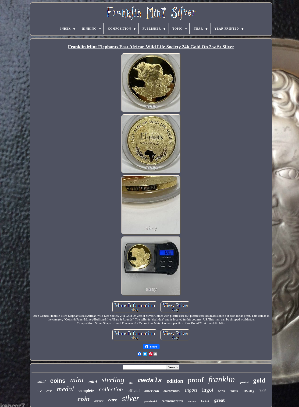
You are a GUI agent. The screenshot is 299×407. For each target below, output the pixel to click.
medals (150, 380)
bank (221, 391)
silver (130, 398)
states (234, 391)
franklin (221, 379)
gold (259, 380)
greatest (244, 382)
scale (205, 400)
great (219, 400)
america (98, 401)
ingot (207, 390)
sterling (113, 380)
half (263, 391)
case (49, 391)
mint (77, 380)
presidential (150, 401)
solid (41, 381)
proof (196, 380)
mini (93, 381)
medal (65, 389)
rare (112, 400)
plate (131, 383)
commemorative (172, 401)
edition (175, 381)
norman (192, 401)
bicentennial (172, 391)
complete (86, 390)
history (248, 390)
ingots (191, 390)
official (134, 390)
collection (111, 389)
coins (57, 380)
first (39, 391)
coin (84, 399)
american (151, 391)
